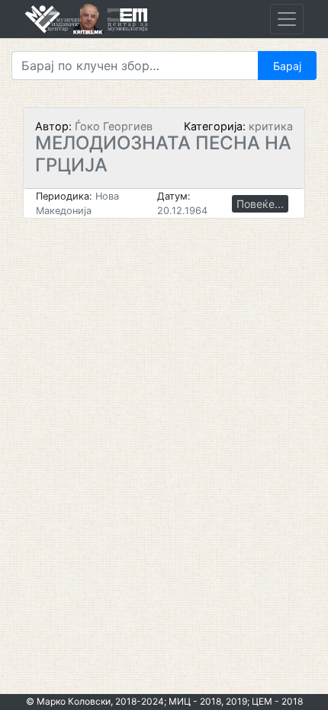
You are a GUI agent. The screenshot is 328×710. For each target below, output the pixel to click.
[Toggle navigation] (287, 19)
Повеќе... (260, 203)
